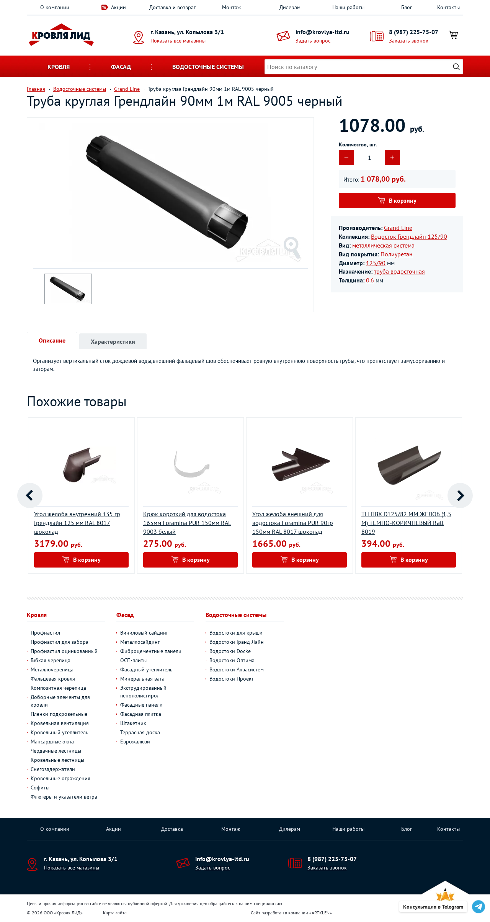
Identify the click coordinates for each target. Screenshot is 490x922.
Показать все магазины (178, 40)
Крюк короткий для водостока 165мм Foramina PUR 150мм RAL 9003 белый (187, 522)
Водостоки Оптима (232, 660)
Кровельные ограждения (60, 778)
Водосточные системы (208, 67)
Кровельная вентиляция (60, 723)
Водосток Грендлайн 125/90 (409, 236)
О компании (54, 7)
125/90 (375, 263)
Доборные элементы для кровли (60, 701)
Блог (406, 7)
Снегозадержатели (53, 769)
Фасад (121, 67)
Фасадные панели (141, 704)
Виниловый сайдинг (144, 632)
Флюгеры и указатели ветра (64, 796)
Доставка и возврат (172, 7)
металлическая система (383, 245)
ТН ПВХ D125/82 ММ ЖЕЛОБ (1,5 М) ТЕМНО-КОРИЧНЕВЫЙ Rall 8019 (406, 522)
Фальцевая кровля (53, 678)
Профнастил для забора (59, 641)
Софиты (40, 787)
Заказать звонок (408, 40)
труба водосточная (399, 271)
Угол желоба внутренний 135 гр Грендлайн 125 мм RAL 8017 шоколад (77, 522)
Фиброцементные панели (150, 651)
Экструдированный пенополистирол (143, 691)
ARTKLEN (321, 912)
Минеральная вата (142, 678)
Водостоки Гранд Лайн (236, 641)
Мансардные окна (52, 741)
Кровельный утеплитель (59, 732)
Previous (29, 495)
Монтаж (231, 7)
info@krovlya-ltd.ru (323, 32)
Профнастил (45, 632)
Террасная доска (140, 732)
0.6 (370, 280)
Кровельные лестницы (57, 759)
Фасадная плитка (140, 713)
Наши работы (348, 7)
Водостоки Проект (231, 678)
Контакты (448, 7)
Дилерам (290, 7)
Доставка (172, 828)
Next (460, 495)
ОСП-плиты (133, 660)
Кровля (58, 67)
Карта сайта (115, 912)
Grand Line (398, 227)
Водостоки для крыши (236, 632)
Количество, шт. (358, 144)
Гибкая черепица (50, 660)
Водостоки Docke (230, 651)
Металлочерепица (52, 669)
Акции (118, 7)
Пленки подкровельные (59, 713)
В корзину (402, 200)
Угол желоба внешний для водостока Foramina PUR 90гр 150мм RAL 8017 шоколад (292, 522)
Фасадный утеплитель (146, 669)
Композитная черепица (58, 687)
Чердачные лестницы (56, 750)
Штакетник (133, 723)
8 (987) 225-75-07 (413, 32)
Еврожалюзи (135, 741)
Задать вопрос (313, 40)
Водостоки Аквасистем (236, 669)
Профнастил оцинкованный (64, 651)
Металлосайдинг (140, 641)
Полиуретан (397, 254)
